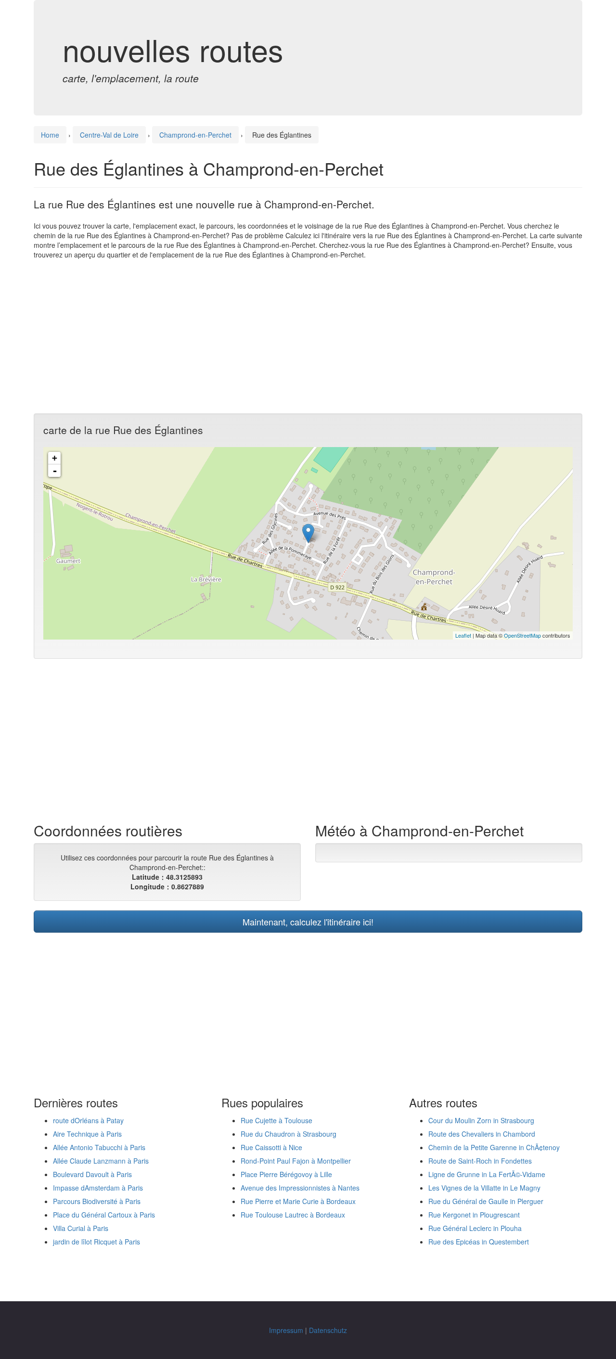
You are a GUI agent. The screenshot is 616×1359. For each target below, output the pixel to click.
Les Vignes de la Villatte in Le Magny (484, 1187)
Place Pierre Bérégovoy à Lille (286, 1174)
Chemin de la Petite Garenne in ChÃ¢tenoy (494, 1147)
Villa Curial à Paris (80, 1228)
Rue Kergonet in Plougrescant (474, 1214)
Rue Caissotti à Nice (271, 1147)
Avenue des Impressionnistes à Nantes (300, 1187)
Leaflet (463, 635)
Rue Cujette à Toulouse (276, 1120)
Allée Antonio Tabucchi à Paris (99, 1147)
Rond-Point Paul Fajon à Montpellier (296, 1161)
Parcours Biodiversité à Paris (97, 1201)
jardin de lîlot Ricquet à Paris (96, 1241)
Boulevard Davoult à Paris (92, 1174)
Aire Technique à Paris (87, 1134)
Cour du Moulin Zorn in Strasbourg (481, 1120)
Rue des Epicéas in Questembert (478, 1241)
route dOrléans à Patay (88, 1120)
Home (50, 135)
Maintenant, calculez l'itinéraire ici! (308, 921)
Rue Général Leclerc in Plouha (475, 1228)
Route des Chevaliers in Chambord (481, 1134)
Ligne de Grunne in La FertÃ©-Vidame (486, 1174)
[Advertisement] (308, 336)
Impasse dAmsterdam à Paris (98, 1187)
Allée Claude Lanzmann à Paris (101, 1161)
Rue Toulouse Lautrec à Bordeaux (293, 1214)
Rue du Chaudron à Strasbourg (288, 1134)
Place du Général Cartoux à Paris (104, 1214)
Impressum (286, 1330)
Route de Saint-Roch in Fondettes (480, 1161)
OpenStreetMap (522, 635)
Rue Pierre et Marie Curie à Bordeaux (298, 1201)
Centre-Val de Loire (109, 135)
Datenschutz (328, 1330)
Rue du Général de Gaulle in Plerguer (485, 1201)
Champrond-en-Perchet (195, 135)
